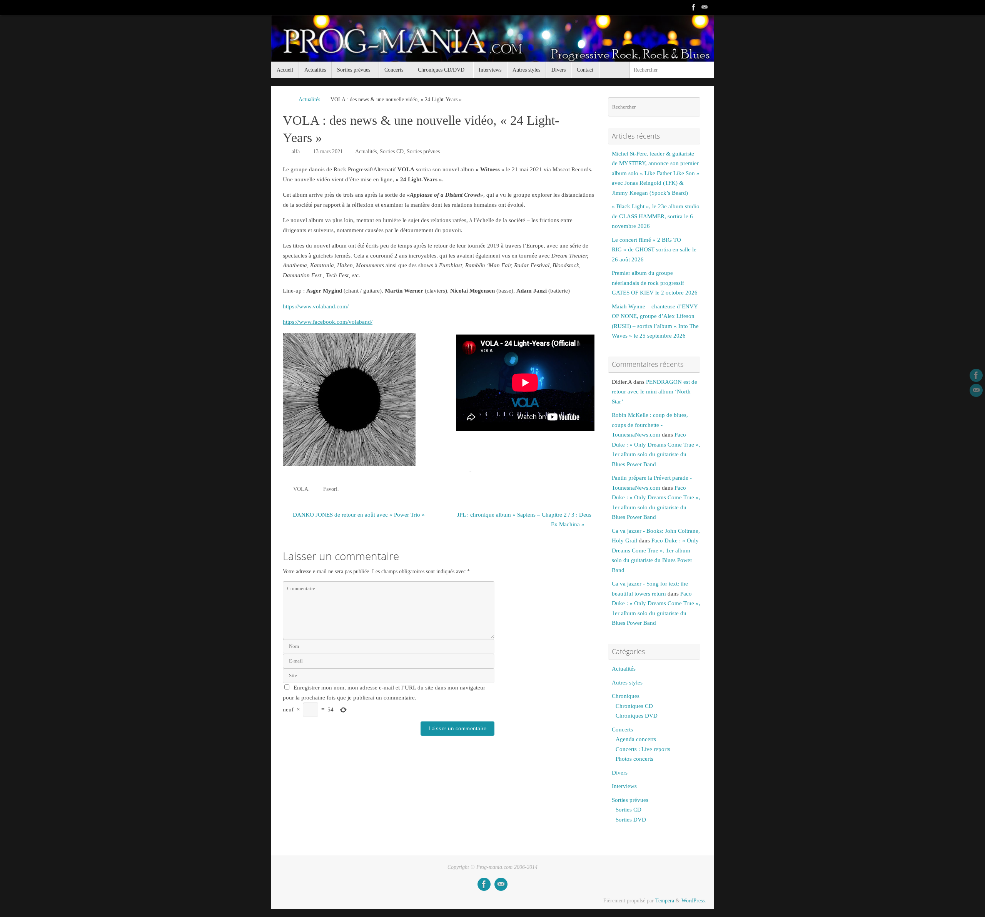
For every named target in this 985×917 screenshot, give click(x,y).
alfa (296, 151)
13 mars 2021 (328, 151)
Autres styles (627, 682)
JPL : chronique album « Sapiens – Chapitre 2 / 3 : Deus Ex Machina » (524, 520)
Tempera (664, 901)
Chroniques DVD (637, 716)
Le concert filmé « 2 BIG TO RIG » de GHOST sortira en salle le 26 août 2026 (654, 250)
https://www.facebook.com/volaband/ (327, 322)
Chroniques (625, 696)
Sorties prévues (423, 151)
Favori (330, 489)
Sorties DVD (631, 820)
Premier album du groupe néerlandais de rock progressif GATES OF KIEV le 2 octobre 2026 (655, 283)
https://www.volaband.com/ (316, 306)
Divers (620, 773)
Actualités (309, 99)
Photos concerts (634, 759)
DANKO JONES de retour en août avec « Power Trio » (358, 515)
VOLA (300, 489)
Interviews (624, 786)
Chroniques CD (634, 706)
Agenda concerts (636, 739)
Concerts (622, 729)
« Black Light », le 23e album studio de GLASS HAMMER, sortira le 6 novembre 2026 (656, 216)
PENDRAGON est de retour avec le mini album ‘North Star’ (654, 392)
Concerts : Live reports (643, 749)
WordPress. (693, 901)
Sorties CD (392, 151)
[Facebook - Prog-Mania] (693, 7)
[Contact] (704, 7)
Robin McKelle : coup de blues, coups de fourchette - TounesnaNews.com (650, 425)
